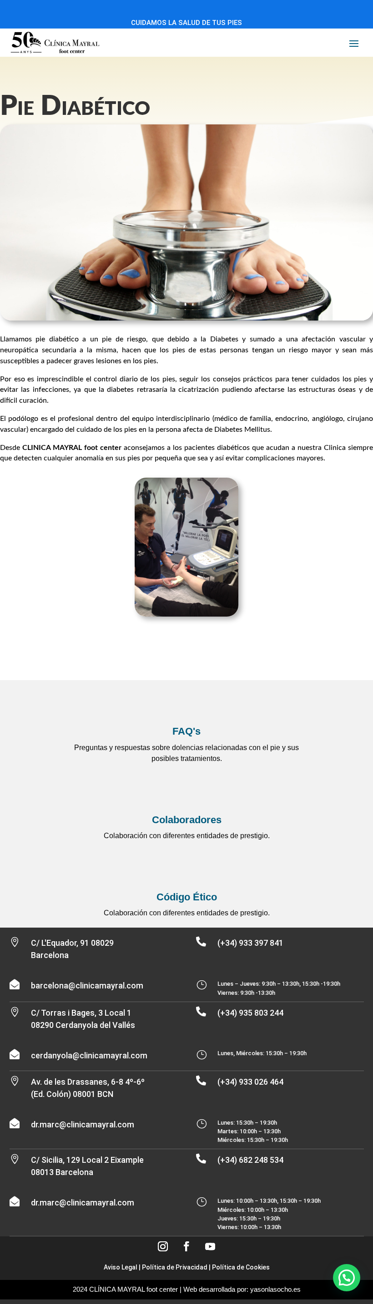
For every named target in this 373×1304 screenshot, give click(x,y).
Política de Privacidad (174, 1267)
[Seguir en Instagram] (163, 1246)
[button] (346, 1277)
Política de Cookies (241, 1267)
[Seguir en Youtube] (210, 1246)
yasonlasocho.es (275, 1289)
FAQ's (186, 731)
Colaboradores (187, 819)
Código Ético (186, 897)
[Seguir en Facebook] (186, 1246)
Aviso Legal (120, 1267)
